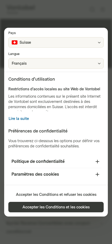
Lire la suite (19, 119)
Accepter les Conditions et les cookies (56, 207)
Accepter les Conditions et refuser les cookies (56, 194)
